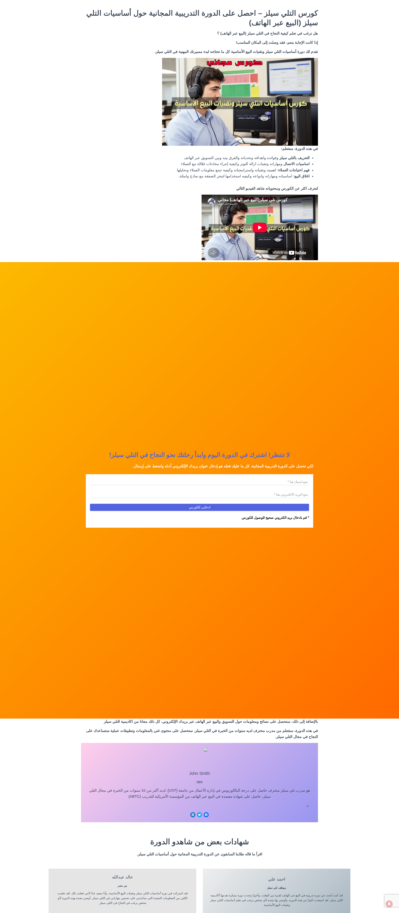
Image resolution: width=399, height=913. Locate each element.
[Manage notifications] (389, 904)
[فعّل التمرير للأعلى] (8, 904)
